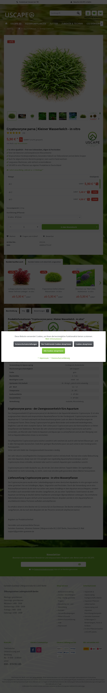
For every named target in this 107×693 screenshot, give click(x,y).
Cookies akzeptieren (84, 344)
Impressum (44, 358)
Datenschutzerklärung (60, 358)
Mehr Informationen (53, 339)
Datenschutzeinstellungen (26, 344)
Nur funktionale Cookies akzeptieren (56, 344)
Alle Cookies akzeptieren (53, 351)
